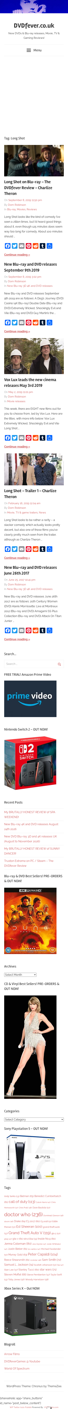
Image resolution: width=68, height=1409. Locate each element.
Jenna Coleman (18, 1243)
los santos (34, 1249)
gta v (18, 1238)
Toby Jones (16, 1279)
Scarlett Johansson (45, 1265)
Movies (21, 209)
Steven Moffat (15, 1274)
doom (8, 1221)
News (42, 512)
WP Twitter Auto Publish (21, 1407)
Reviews (32, 209)
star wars (48, 1269)
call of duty (22, 1201)
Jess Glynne (39, 1244)
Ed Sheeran (29, 1227)
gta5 (8, 1239)
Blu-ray (11, 209)
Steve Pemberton (38, 1274)
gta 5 (55, 1233)
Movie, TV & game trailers (22, 512)
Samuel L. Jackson (18, 1264)
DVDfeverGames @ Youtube (22, 1361)
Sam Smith (51, 1259)
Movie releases (16, 401)
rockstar (35, 1260)
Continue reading (16, 254)
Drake (20, 1221)
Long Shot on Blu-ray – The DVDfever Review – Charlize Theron (28, 187)
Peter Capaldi (43, 1254)
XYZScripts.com (51, 1407)
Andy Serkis (11, 1196)
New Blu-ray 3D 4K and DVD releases (29, 285)
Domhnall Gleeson (53, 1215)
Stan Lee (11, 1269)
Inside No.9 (47, 1238)
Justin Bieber (17, 1248)
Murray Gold (17, 1254)
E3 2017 (33, 1221)
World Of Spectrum (16, 1368)
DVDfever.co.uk (34, 26)
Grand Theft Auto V (30, 1233)
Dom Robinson (17, 204)
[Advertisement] (34, 94)
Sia (60, 1265)
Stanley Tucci (28, 1269)
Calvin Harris (43, 1202)
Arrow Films (12, 1354)
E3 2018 (46, 1221)
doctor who (23, 1214)
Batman (27, 1196)
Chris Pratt (25, 1207)
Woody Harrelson (36, 1279)
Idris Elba (30, 1239)
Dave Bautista (41, 1207)
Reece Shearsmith (16, 1259)
